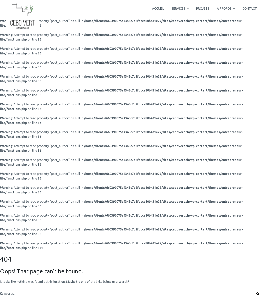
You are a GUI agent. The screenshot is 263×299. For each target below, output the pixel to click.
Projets (202, 8)
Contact (249, 8)
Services (178, 8)
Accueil (158, 8)
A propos (224, 8)
